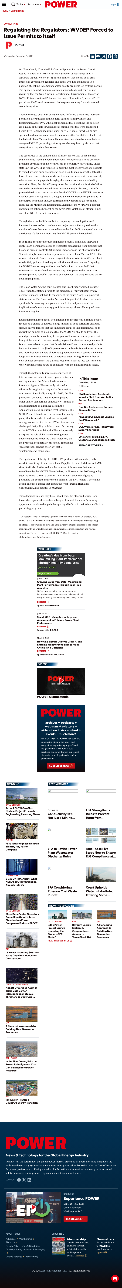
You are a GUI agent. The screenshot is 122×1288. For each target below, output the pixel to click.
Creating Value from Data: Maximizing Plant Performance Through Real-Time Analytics (59, 584)
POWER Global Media (53, 696)
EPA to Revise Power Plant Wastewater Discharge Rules (62, 852)
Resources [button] (34, 4)
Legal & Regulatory (17, 984)
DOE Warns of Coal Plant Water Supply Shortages (96, 428)
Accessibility (31, 1256)
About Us (10, 1242)
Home (5, 10)
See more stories (90, 445)
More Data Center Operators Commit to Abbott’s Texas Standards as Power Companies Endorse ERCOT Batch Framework (22, 920)
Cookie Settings (14, 1256)
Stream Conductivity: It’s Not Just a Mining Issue (60, 815)
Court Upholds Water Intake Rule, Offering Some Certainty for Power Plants (100, 895)
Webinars (44, 549)
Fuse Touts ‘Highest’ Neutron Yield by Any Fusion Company (22, 846)
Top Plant (11, 1058)
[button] (3, 4)
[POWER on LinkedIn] (29, 1180)
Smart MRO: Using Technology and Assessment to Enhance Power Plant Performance (58, 620)
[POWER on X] (24, 1180)
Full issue (84, 386)
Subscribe (80, 1255)
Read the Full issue (59, 940)
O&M (80, 404)
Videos (42, 664)
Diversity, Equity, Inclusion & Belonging (25, 1249)
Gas (7, 949)
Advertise (11, 1238)
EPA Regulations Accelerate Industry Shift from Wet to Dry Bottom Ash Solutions (95, 397)
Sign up (101, 1252)
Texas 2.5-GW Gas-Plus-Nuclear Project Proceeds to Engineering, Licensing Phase (23, 811)
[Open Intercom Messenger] (115, 1278)
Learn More (74, 1218)
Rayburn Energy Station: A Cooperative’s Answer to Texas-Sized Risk (81, 931)
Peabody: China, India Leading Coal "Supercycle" (96, 418)
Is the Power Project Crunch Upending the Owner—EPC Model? (56, 931)
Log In (113, 4)
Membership (25, 1238)
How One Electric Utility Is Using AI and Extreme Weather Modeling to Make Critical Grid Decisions (59, 644)
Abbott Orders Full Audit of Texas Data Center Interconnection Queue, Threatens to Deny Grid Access (21, 994)
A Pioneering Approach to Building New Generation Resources (21, 1029)
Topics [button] (20, 4)
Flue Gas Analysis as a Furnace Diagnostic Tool (95, 408)
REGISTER (42, 602)
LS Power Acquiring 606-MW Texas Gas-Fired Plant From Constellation (22, 955)
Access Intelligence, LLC (53, 1270)
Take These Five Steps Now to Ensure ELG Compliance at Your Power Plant (101, 854)
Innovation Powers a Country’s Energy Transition (22, 1101)
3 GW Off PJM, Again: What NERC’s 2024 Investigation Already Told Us (21, 881)
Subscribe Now (59, 765)
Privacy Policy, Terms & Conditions (23, 1245)
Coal (80, 391)
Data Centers (13, 805)
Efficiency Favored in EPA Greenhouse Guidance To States (96, 438)
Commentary (17, 10)
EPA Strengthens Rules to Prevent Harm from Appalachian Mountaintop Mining (101, 817)
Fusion (9, 840)
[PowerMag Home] (61, 4)
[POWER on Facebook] (19, 1180)
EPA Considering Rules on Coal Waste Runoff (62, 891)
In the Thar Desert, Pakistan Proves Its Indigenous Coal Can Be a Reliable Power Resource (21, 1066)
